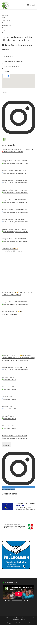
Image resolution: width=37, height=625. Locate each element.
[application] (18, 593)
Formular (7, 71)
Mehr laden (6, 445)
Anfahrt (5, 618)
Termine (4, 92)
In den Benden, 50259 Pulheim (13, 61)
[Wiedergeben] (6, 600)
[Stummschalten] (28, 600)
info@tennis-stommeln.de (12, 66)
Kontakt (22, 619)
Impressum (16, 619)
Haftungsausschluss (27, 618)
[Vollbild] (31, 600)
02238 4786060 (8, 56)
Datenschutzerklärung (14, 618)
